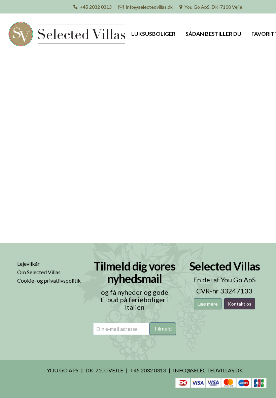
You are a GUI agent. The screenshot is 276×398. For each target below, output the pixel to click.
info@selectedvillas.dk (149, 7)
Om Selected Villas (39, 272)
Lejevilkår (28, 263)
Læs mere (208, 304)
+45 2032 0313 (96, 7)
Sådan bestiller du (213, 33)
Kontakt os (239, 304)
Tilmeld (163, 328)
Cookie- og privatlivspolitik (49, 280)
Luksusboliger (153, 33)
